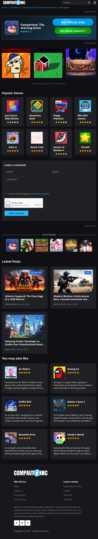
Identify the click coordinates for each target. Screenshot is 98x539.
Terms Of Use (20, 499)
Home (4, 7)
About (16, 486)
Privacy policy (42, 193)
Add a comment (16, 213)
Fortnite (67, 491)
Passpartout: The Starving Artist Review (39, 7)
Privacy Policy (19, 495)
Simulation (15, 7)
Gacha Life (68, 499)
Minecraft (68, 495)
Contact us (18, 491)
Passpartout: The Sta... (73, 486)
